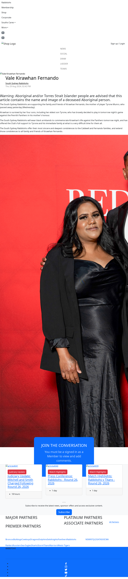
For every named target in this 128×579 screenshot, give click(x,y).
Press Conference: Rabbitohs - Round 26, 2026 (63, 479)
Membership (8, 7)
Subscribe (64, 512)
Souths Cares (8, 22)
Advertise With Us (84, 554)
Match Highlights (58, 472)
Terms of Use (15, 554)
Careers (46, 554)
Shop (4, 12)
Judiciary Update (17, 472)
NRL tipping (102, 554)
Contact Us (67, 554)
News (63, 48)
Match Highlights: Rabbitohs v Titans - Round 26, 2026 (101, 479)
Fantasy (115, 554)
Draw (63, 58)
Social (63, 53)
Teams (63, 68)
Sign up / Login (118, 43)
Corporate (6, 17)
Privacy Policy (31, 554)
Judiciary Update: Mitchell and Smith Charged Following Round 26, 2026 (20, 481)
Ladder (64, 63)
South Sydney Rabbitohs (17, 83)
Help (56, 554)
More (4, 27)
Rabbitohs (6, 2)
